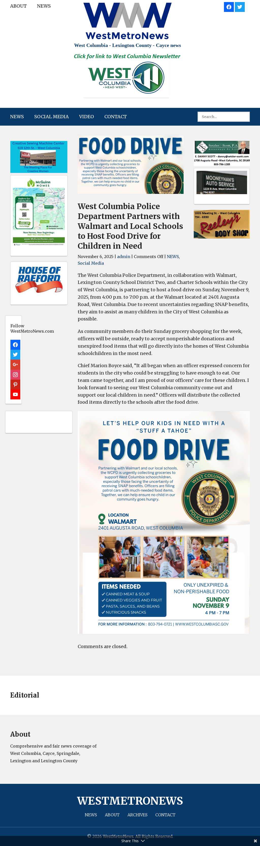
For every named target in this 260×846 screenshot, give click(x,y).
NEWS (44, 6)
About (18, 6)
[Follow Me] (240, 6)
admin (123, 256)
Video (86, 117)
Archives (137, 814)
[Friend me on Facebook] (229, 6)
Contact (115, 117)
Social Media (51, 117)
